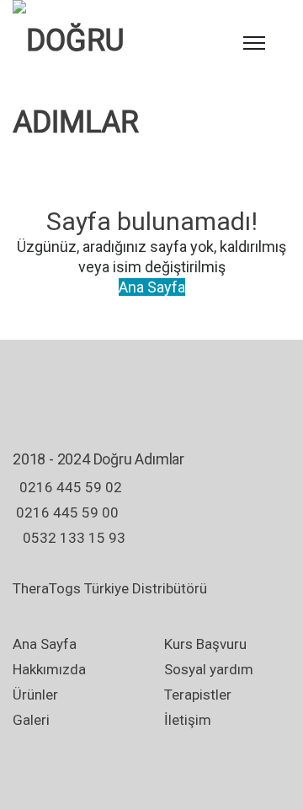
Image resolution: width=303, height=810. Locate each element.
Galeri (31, 719)
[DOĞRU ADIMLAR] (110, 82)
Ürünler (35, 694)
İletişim (187, 719)
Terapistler (197, 694)
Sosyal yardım (208, 669)
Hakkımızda (49, 669)
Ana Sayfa (152, 287)
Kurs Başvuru (205, 644)
